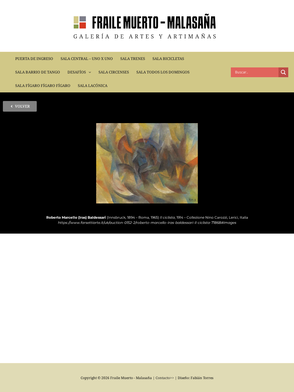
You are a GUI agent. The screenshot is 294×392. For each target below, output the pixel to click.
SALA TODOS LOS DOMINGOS (162, 72)
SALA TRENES (132, 58)
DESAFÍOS (76, 72)
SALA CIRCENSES (113, 72)
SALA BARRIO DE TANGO (37, 72)
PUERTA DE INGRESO (34, 58)
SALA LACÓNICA (92, 85)
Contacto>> (165, 377)
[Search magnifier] (283, 72)
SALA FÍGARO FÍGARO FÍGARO (42, 85)
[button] (88, 72)
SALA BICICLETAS (168, 58)
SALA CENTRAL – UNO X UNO (87, 58)
